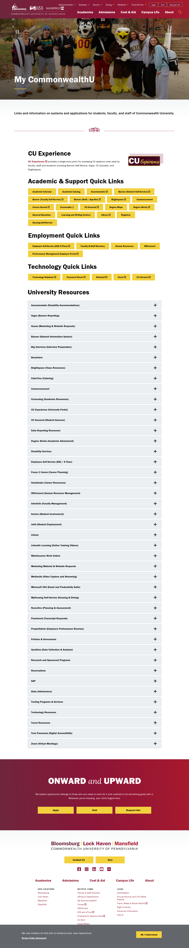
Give (110, 859)
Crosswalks (66, 207)
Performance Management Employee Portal (54, 253)
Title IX (120, 914)
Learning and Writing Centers (76, 214)
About (169, 12)
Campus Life (150, 12)
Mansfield (42, 900)
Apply (154, 5)
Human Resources (124, 246)
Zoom (120, 277)
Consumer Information (127, 911)
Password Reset (75, 277)
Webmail (100, 277)
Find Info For (137, 4)
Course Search (40, 207)
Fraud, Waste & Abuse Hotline (131, 903)
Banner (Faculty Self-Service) (47, 199)
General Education (42, 214)
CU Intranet (142, 277)
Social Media (83, 923)
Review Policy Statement (34, 938)
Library (104, 214)
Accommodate (98, 191)
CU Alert (81, 919)
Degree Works (140, 207)
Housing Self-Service (43, 222)
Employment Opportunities (90, 916)
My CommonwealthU (87, 900)
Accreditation (123, 892)
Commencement (145, 199)
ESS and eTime (84, 912)
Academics (85, 12)
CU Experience (36, 161)
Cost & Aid (128, 12)
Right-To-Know (124, 907)
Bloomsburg (43, 892)
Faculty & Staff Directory (93, 246)
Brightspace (117, 199)
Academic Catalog (71, 191)
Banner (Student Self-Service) (132, 191)
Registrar (126, 214)
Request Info (174, 5)
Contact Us (79, 859)
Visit (162, 5)
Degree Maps (116, 207)
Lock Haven (43, 896)
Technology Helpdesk (43, 277)
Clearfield (42, 904)
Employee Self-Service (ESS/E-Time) (50, 246)
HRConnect (149, 246)
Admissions (107, 12)
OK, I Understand (149, 934)
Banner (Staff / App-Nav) (86, 199)
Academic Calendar (42, 191)
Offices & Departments (88, 896)
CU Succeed (90, 207)
